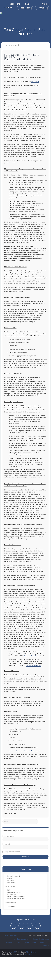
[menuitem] (44, 4)
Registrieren (18, 830)
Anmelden (6, 830)
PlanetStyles (31, 952)
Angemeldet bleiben (12, 852)
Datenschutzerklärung (31, 656)
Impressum (35, 81)
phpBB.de (28, 954)
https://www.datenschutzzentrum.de (27, 751)
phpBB (13, 952)
